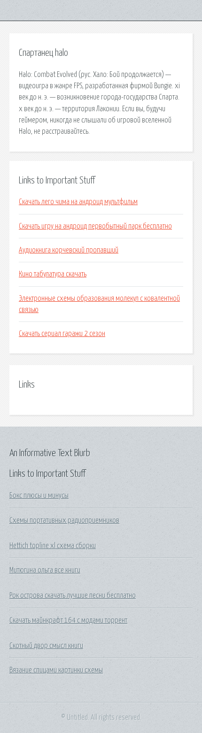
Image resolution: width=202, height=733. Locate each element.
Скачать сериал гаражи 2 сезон (62, 333)
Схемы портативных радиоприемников (64, 520)
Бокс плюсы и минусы (39, 495)
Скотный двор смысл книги (46, 645)
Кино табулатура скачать (52, 274)
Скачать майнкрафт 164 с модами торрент (68, 620)
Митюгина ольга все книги (44, 570)
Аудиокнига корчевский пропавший (68, 250)
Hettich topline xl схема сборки (52, 546)
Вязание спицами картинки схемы (56, 670)
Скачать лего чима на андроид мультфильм (78, 202)
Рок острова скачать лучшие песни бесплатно (72, 595)
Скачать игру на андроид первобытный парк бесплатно (95, 226)
